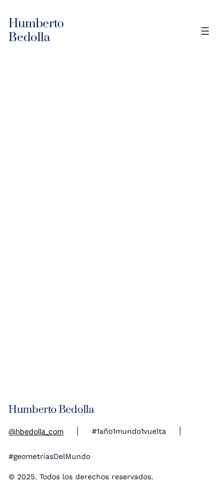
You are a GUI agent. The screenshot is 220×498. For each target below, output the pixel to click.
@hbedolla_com (36, 431)
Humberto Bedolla (36, 30)
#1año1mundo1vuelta (129, 431)
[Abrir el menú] (205, 31)
